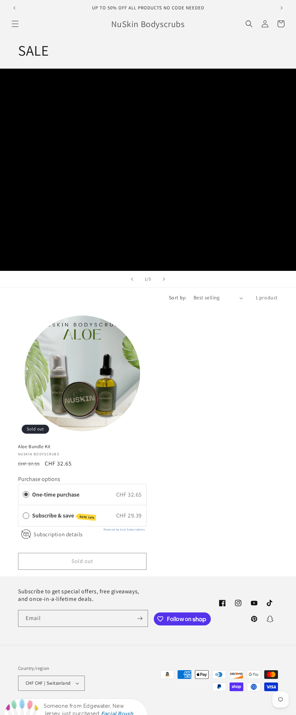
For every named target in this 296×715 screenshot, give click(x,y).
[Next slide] (164, 279)
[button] (15, 24)
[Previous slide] (132, 279)
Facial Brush (117, 690)
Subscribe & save (63, 516)
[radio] (26, 494)
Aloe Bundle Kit (34, 447)
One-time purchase (55, 494)
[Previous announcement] (14, 8)
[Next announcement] (282, 8)
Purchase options (39, 479)
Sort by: (177, 297)
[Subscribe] (140, 618)
